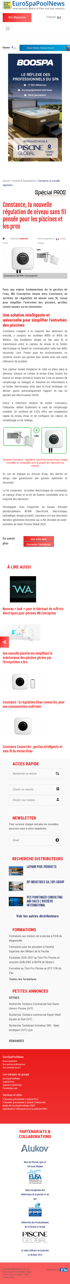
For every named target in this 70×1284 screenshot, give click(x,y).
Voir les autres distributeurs (37, 916)
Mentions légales (16, 1275)
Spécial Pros (8, 1081)
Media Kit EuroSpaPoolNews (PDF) (19, 1105)
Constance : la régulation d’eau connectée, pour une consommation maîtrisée (34, 704)
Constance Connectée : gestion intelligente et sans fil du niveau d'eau (32, 749)
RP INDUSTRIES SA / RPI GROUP (45, 882)
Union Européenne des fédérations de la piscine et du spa (35, 1194)
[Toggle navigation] (8, 28)
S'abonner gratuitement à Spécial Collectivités (24, 1102)
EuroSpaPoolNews (11, 1078)
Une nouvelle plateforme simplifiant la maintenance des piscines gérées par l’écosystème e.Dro (27, 657)
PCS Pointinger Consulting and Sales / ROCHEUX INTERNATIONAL (44, 901)
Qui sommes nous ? (12, 1067)
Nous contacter (10, 1061)
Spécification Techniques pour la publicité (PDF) (25, 1108)
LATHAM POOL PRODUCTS (42, 867)
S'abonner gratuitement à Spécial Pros (20, 1099)
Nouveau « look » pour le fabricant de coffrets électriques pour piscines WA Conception (33, 611)
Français (51, 17)
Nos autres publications (14, 1064)
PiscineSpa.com (10, 1088)
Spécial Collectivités (12, 1085)
